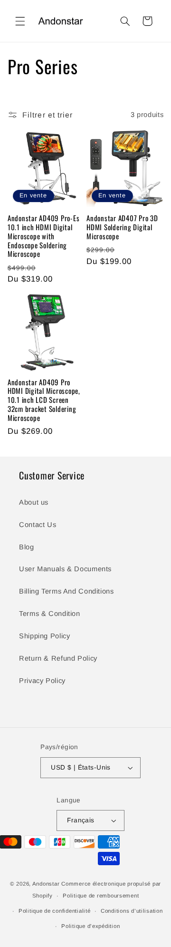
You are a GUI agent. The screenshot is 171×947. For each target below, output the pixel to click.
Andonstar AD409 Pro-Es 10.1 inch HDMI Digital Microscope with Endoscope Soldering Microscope (44, 236)
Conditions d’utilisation (132, 911)
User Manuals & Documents (65, 569)
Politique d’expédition (90, 926)
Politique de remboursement (101, 895)
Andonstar (46, 884)
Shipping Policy (44, 636)
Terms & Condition (49, 613)
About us (33, 502)
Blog (26, 547)
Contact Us (37, 524)
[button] (20, 21)
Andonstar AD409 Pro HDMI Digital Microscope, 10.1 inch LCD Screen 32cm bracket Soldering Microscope (44, 400)
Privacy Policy (42, 680)
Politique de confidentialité (55, 911)
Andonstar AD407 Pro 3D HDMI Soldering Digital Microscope (122, 227)
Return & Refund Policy (58, 658)
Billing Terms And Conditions (66, 591)
